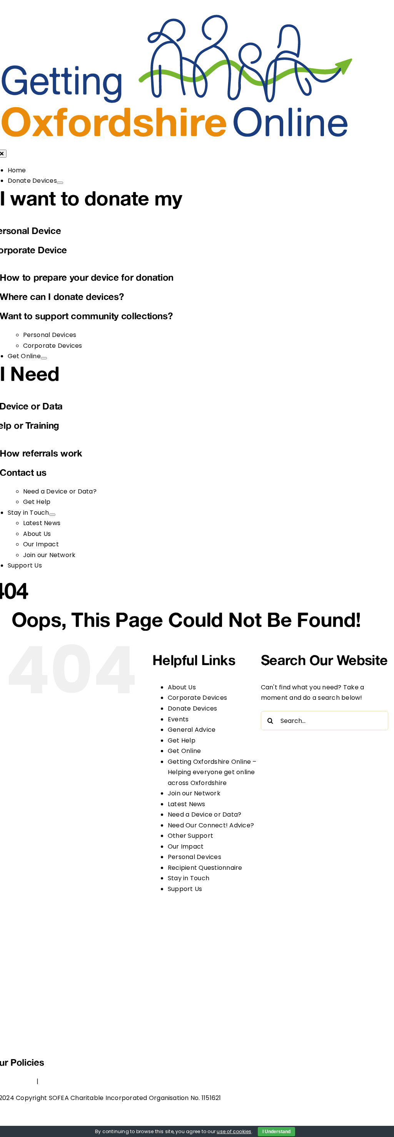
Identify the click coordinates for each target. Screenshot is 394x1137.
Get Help (181, 740)
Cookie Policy (61, 1081)
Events (178, 719)
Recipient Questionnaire (205, 867)
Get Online (184, 750)
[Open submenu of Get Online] (44, 358)
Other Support (190, 835)
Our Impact (186, 846)
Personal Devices (194, 856)
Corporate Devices (197, 697)
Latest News (186, 804)
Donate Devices (192, 708)
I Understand (276, 1131)
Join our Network (194, 793)
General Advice (191, 729)
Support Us (185, 888)
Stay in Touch (188, 878)
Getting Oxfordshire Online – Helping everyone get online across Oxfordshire (212, 772)
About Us (182, 687)
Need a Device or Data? (204, 814)
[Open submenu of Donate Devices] (60, 183)
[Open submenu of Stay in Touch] (52, 515)
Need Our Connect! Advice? (211, 825)
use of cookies (234, 1131)
